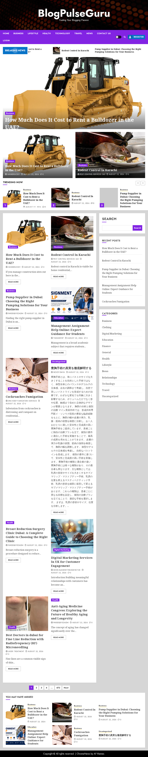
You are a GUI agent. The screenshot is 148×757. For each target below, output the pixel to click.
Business (18, 33)
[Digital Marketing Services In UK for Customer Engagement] (72, 536)
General (106, 352)
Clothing (106, 327)
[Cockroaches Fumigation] (27, 375)
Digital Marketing (61, 550)
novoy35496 (59, 372)
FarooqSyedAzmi (15, 313)
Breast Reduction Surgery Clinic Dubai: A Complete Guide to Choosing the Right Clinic (27, 535)
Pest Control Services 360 (92, 174)
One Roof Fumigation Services (22, 401)
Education (124, 190)
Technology (62, 33)
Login (6, 40)
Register (139, 36)
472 (58, 687)
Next (66, 687)
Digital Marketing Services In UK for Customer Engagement (71, 562)
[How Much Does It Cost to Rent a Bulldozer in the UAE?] (74, 96)
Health (46, 33)
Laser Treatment (16, 651)
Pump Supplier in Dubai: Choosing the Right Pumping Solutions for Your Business (83, 200)
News (89, 33)
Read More (13, 282)
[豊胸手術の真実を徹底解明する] (72, 361)
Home (6, 33)
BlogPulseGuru (74, 13)
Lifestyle (33, 33)
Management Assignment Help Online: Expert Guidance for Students (130, 200)
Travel (78, 33)
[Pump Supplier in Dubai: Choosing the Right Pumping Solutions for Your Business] (60, 197)
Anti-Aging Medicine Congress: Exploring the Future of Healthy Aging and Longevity (69, 612)
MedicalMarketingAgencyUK (67, 570)
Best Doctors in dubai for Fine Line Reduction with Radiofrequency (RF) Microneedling (25, 641)
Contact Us (104, 33)
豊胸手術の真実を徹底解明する (71, 368)
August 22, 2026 (31, 174)
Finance (106, 346)
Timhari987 (58, 338)
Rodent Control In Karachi (97, 170)
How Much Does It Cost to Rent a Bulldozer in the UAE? (69, 123)
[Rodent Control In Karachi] (110, 155)
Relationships (109, 377)
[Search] (124, 37)
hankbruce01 (13, 174)
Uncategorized (58, 361)
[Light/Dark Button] (118, 37)
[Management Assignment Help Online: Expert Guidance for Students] (109, 197)
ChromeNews (83, 753)
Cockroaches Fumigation (24, 397)
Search (109, 218)
